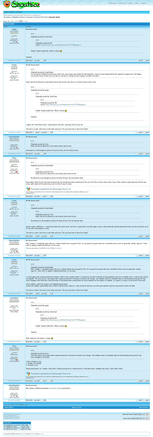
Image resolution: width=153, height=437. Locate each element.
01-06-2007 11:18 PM (14, 153)
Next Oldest (9, 407)
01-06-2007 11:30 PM (14, 255)
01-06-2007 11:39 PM (14, 293)
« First (12, 21)
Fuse (14, 65)
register (11, 12)
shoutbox (19, 12)
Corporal (52, 388)
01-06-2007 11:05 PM (14, 60)
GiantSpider (14, 137)
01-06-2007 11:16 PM (14, 132)
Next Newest (143, 407)
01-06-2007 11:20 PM (14, 196)
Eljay (33, 433)
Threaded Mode (8, 414)
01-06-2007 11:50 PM (14, 381)
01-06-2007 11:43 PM (14, 341)
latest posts (112, 3)
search (130, 3)
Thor (14, 158)
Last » (26, 21)
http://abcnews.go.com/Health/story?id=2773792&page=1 (61, 45)
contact (143, 3)
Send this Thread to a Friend (12, 417)
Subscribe (6, 418)
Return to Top (76, 407)
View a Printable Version (10, 415)
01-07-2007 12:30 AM (14, 400)
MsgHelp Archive (18, 17)
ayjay (14, 29)
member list (122, 3)
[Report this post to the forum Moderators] (146, 60)
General (30, 17)
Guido (23, 433)
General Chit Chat (40, 17)
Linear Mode (17, 414)
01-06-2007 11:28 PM (14, 236)
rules (136, 3)
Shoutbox (20, 4)
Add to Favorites (14, 418)
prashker (14, 298)
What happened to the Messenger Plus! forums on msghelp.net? (22, 15)
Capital (59, 388)
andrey (42, 433)
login (6, 12)
